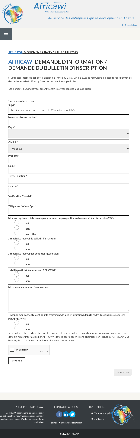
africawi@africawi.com (71, 422)
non (27, 228)
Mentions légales (103, 413)
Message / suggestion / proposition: (28, 286)
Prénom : (13, 155)
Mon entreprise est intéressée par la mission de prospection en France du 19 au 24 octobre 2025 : (62, 218)
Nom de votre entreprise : (22, 117)
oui (27, 223)
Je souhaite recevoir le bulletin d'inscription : (33, 238)
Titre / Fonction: (17, 175)
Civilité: (13, 142)
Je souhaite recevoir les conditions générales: (34, 253)
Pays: (11, 127)
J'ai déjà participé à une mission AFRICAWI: (32, 270)
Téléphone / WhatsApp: (22, 206)
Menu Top (6, 39)
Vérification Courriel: (20, 196)
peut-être (30, 234)
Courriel (13, 186)
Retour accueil (122, 372)
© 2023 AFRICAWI (70, 433)
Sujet (11, 105)
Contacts (99, 418)
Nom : (11, 165)
